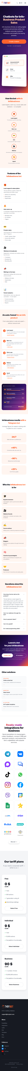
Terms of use (14, 1067)
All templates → (20, 655)
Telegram (6, 1046)
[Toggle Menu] (25, 2)
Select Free (14, 908)
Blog (3, 1034)
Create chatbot (14, 41)
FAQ (3, 1030)
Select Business (14, 984)
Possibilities (4, 1023)
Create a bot (7, 655)
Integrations (4, 1025)
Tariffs (3, 1027)
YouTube (6, 1051)
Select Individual (14, 946)
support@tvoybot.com (8, 1014)
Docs (3, 1037)
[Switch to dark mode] (17, 3)
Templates (4, 1032)
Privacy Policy (19, 1064)
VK (5, 1048)
